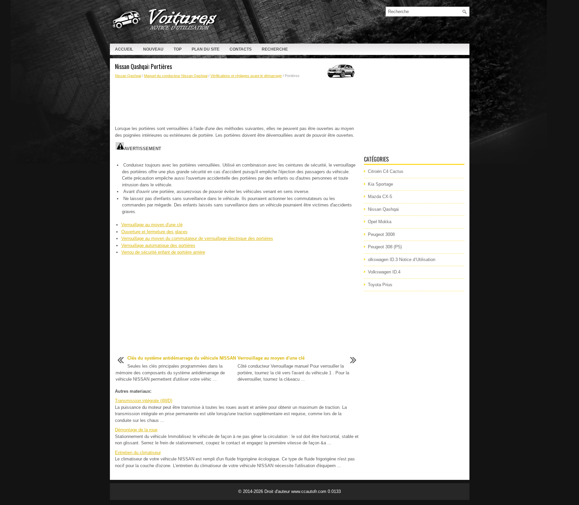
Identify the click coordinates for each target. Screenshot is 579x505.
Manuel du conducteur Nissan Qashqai (175, 76)
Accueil (124, 49)
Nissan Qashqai (128, 76)
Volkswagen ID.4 (384, 271)
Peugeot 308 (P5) (385, 246)
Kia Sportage (380, 184)
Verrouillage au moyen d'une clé (152, 224)
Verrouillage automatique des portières (158, 245)
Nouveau (153, 49)
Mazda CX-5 (380, 196)
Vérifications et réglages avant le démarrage (246, 76)
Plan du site (205, 49)
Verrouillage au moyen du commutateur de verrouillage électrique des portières (197, 238)
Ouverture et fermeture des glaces (154, 231)
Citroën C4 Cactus (385, 171)
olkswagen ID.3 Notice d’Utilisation (401, 259)
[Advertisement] (237, 102)
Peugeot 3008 (381, 234)
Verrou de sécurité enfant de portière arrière (163, 252)
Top (178, 49)
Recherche (275, 49)
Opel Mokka (379, 221)
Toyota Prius (380, 284)
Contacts (241, 49)
